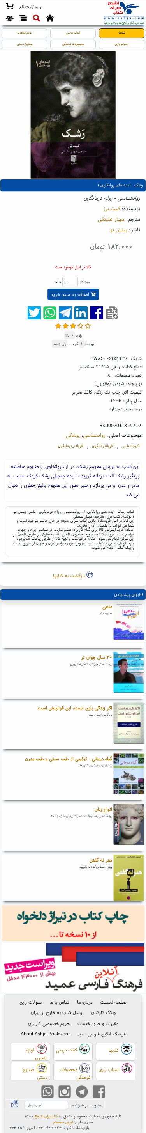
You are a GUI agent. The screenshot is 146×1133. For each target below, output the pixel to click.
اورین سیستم (63, 1122)
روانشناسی (94, 435)
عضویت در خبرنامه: (86, 1105)
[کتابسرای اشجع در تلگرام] (82, 1092)
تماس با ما (59, 1001)
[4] (80, 326)
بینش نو (118, 229)
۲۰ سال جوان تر (96, 657)
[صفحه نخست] (50, 19)
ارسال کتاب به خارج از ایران (57, 1012)
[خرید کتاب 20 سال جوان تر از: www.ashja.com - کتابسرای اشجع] (128, 675)
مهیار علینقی (111, 219)
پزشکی (73, 435)
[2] (66, 326)
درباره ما (84, 1001)
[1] (58, 326)
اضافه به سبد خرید (71, 294)
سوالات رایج (30, 1001)
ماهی (107, 606)
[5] (88, 326)
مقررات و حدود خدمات (97, 1023)
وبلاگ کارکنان (103, 1012)
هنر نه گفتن (101, 859)
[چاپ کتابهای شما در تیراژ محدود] (73, 924)
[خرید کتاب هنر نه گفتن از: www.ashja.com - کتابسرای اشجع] (128, 878)
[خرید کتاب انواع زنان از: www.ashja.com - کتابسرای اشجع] (128, 827)
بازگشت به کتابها (69, 575)
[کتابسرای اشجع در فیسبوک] (99, 1092)
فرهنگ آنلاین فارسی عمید (101, 1033)
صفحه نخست (113, 1001)
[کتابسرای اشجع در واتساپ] (47, 1092)
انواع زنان (103, 809)
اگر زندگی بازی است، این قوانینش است (75, 707)
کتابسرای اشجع (46, 1116)
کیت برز (111, 208)
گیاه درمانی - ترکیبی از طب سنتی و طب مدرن (68, 758)
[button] (30, 7)
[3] (73, 326)
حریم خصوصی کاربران (49, 1023)
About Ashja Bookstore (45, 1033)
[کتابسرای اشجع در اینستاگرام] (64, 1092)
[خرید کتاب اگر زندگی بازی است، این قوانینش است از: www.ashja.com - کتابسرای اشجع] (128, 725)
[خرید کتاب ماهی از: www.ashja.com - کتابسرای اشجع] (128, 624)
